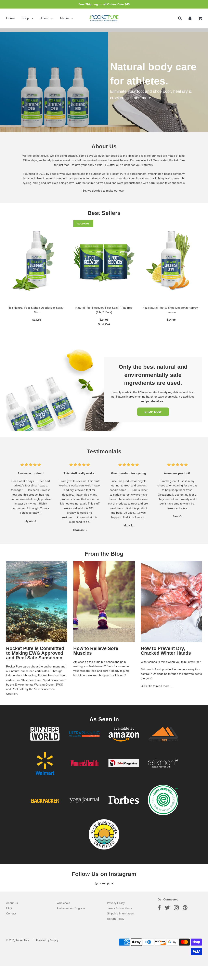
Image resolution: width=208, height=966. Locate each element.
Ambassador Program (71, 908)
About (45, 18)
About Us (12, 903)
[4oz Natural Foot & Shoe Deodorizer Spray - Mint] (36, 260)
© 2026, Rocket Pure (17, 940)
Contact (11, 913)
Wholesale (63, 903)
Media (65, 18)
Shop (26, 18)
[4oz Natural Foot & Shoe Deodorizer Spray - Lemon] (171, 260)
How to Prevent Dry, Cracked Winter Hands (166, 651)
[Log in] (190, 18)
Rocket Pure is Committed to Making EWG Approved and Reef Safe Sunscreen (35, 653)
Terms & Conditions (119, 908)
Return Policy (115, 918)
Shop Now (153, 411)
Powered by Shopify (47, 940)
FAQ (9, 908)
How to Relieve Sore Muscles (95, 651)
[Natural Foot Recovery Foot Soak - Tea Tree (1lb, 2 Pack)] (103, 260)
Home (10, 18)
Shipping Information (120, 913)
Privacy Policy (116, 903)
